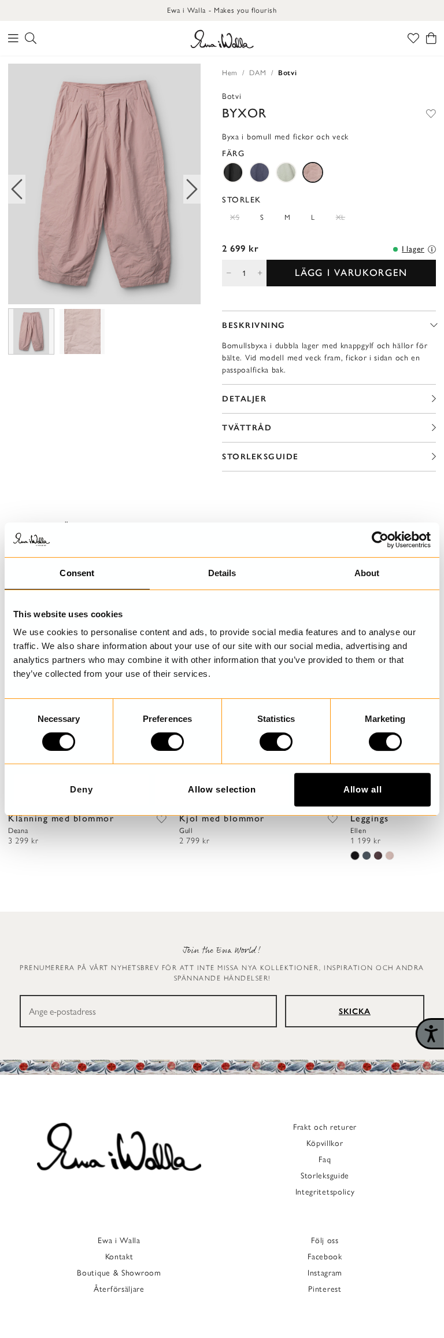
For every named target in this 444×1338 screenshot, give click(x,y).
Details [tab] (222, 573)
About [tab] (367, 573)
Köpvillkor (324, 1143)
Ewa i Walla (119, 1240)
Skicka (355, 1011)
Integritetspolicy (325, 1192)
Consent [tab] (77, 573)
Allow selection (222, 789)
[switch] (167, 741)
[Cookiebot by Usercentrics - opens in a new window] (380, 539)
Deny (81, 789)
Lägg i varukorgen (351, 272)
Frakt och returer (325, 1127)
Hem (230, 72)
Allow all (362, 789)
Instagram (325, 1273)
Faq (325, 1159)
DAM (257, 72)
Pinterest (324, 1289)
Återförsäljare (119, 1289)
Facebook (325, 1257)
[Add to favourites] (431, 113)
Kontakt (119, 1257)
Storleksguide (325, 1176)
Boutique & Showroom (119, 1273)
